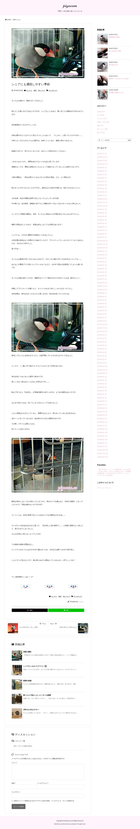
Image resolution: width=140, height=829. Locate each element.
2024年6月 (102, 220)
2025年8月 (102, 171)
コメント (14, 762)
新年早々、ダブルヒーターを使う (119, 78)
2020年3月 (102, 398)
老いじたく (41, 90)
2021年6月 (102, 345)
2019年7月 (102, 425)
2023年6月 (102, 262)
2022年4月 (102, 310)
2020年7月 (102, 384)
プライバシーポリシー (104, 488)
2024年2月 (102, 234)
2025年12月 (102, 157)
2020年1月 (102, 404)
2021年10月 (102, 331)
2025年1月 (102, 195)
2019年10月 (102, 415)
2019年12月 (102, 408)
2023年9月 (102, 251)
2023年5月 (102, 265)
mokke (81, 602)
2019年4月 (102, 436)
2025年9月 (102, 167)
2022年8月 (102, 296)
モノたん (17, 19)
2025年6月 (102, 178)
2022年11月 (102, 286)
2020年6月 (102, 387)
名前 (14, 783)
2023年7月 (102, 258)
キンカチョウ (53, 90)
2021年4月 (102, 352)
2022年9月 (102, 293)
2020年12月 (102, 366)
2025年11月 (102, 160)
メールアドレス (42, 783)
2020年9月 (102, 377)
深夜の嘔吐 (27, 652)
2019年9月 (102, 418)
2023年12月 (102, 241)
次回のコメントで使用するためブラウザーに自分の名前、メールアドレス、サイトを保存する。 (44, 801)
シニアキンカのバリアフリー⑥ (35, 666)
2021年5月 (102, 349)
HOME (9, 19)
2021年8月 (102, 338)
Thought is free (81, 824)
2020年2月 (102, 401)
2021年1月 (101, 363)
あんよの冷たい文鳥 (115, 51)
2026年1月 (102, 153)
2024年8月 (102, 213)
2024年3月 (102, 230)
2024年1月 (102, 237)
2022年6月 (102, 303)
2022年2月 (102, 317)
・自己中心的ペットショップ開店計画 (109, 469)
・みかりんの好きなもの (115, 471)
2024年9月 (102, 209)
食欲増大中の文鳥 (114, 37)
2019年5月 (102, 432)
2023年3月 (102, 272)
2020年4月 (102, 394)
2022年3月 (102, 314)
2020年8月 (102, 380)
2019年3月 (102, 439)
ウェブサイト (16, 792)
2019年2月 (102, 443)
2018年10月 (102, 457)
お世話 (101, 111)
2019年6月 (102, 429)
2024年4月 (102, 227)
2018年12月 (102, 450)
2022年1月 (101, 321)
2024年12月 (102, 199)
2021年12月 (102, 324)
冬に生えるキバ (113, 65)
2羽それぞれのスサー (31, 710)
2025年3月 (102, 188)
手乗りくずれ (103, 122)
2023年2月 (102, 275)
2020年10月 (102, 373)
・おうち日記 (126, 469)
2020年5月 (102, 391)
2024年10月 (102, 206)
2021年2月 (101, 359)
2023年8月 (102, 255)
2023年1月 (102, 279)
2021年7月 (101, 342)
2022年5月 (102, 307)
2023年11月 (102, 244)
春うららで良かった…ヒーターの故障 (37, 695)
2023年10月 (102, 248)
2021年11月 (102, 328)
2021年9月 (102, 335)
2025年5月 (102, 181)
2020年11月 (102, 370)
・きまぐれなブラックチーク (114, 473)
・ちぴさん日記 (102, 471)
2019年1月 (102, 446)
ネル (100, 115)
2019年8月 (102, 422)
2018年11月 (102, 453)
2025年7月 (102, 174)
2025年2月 (102, 192)
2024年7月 (102, 216)
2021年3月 (102, 356)
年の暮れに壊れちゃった (116, 92)
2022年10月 (102, 289)
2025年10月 (102, 164)
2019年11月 (102, 411)
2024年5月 (102, 223)
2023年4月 (102, 268)
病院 (35, 90)
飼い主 (101, 132)
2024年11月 (102, 202)
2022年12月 (102, 282)
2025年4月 (102, 185)
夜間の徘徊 (27, 681)
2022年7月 (102, 300)
